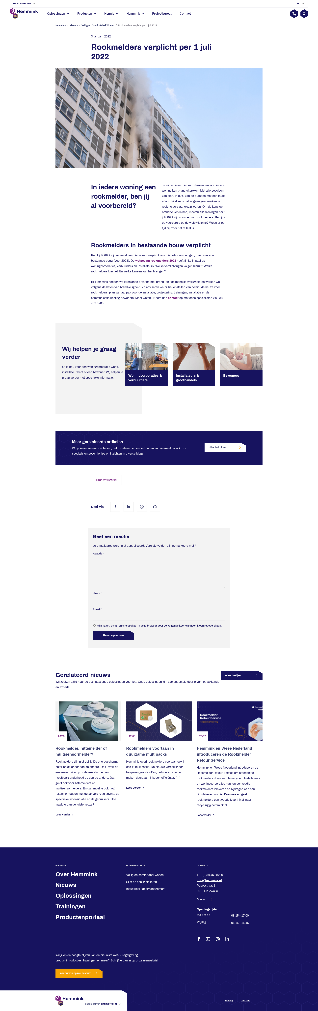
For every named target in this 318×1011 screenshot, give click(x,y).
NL (299, 3)
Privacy (229, 1000)
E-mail (97, 609)
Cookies (245, 1000)
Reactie (98, 553)
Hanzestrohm (22, 3)
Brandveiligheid (106, 480)
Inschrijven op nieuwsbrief (75, 973)
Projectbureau (162, 13)
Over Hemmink (76, 874)
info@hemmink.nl (209, 880)
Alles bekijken (217, 447)
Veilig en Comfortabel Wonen (97, 25)
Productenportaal (80, 917)
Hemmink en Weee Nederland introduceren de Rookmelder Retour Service (224, 754)
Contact (185, 13)
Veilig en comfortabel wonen (145, 875)
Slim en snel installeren (141, 882)
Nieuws (74, 25)
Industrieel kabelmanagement (145, 889)
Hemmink (60, 25)
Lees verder (62, 814)
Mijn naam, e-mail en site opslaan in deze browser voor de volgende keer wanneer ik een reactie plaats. (159, 625)
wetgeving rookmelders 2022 (155, 260)
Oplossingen (73, 895)
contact (173, 298)
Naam (97, 593)
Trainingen (70, 906)
